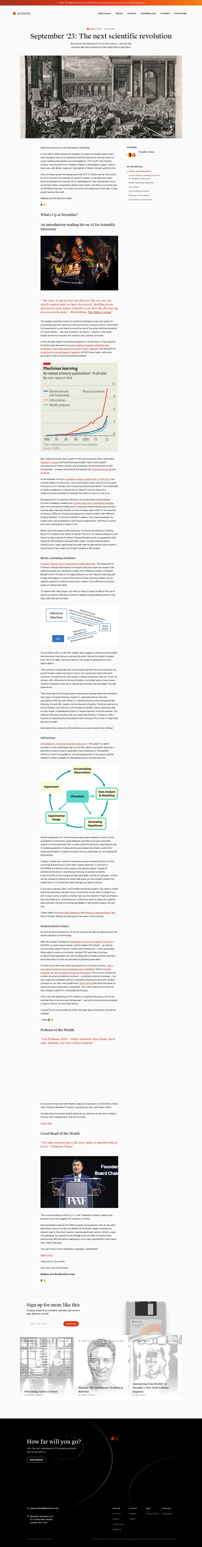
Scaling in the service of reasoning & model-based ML (68, 564)
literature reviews (50, 462)
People (132, 13)
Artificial (45, 473)
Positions (180, 13)
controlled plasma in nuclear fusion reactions (75, 348)
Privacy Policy (152, 1513)
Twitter (132, 1519)
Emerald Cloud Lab (102, 469)
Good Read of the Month (140, 199)
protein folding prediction (81, 345)
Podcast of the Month (139, 195)
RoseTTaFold (86, 983)
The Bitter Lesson (99, 312)
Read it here (47, 1255)
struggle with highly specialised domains (93, 503)
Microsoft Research (70, 912)
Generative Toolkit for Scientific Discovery (92, 941)
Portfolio (104, 13)
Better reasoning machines (141, 183)
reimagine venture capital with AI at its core (87, 479)
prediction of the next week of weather (60, 352)
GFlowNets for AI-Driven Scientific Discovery (64, 743)
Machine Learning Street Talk (100, 912)
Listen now (46, 1123)
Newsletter (167, 1513)
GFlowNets (134, 187)
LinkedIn (133, 1513)
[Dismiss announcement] (198, 2)
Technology (148, 13)
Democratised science (139, 191)
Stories (165, 13)
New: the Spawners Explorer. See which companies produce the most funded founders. (101, 3)
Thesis (119, 13)
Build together (36, 1459)
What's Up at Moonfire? (140, 171)
